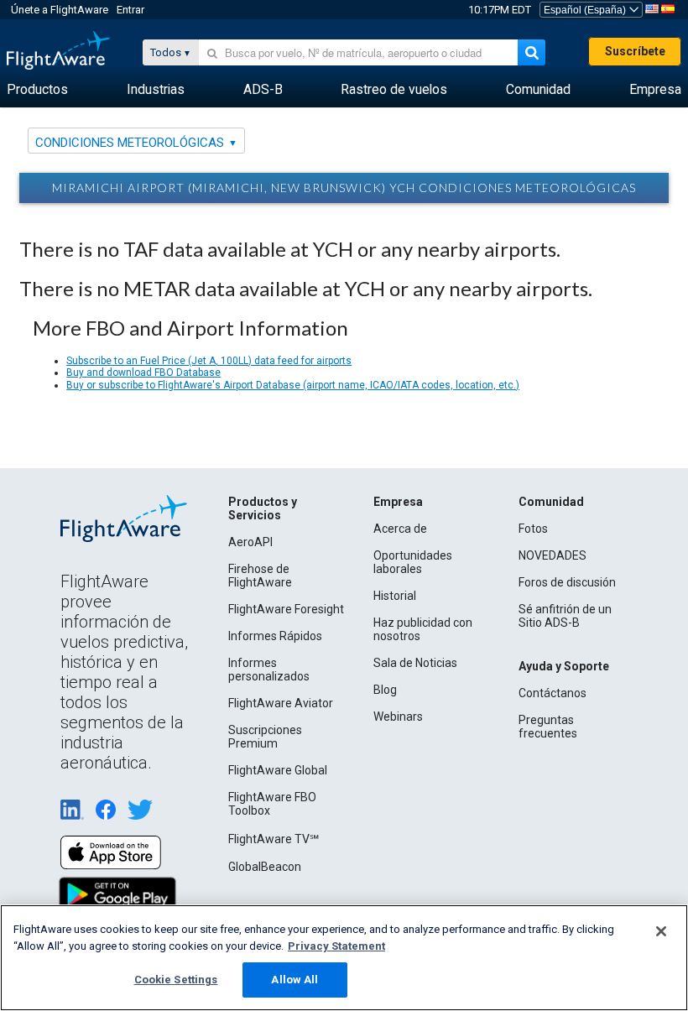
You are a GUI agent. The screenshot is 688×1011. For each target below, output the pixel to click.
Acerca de (400, 528)
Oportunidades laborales (412, 562)
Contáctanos (552, 693)
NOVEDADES (552, 555)
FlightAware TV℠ (273, 839)
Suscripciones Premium (265, 736)
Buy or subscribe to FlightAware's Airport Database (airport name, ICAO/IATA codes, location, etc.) (292, 385)
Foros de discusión (567, 582)
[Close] (661, 931)
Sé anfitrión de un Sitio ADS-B (565, 615)
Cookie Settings (176, 979)
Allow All (294, 979)
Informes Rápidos (275, 636)
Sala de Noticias (415, 663)
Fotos (533, 528)
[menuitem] (37, 89)
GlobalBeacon (264, 866)
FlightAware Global (277, 770)
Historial (394, 595)
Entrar (130, 9)
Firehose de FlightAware (260, 575)
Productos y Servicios (262, 508)
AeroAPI (250, 542)
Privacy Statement (336, 946)
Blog (385, 689)
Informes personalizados (269, 669)
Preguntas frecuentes (548, 726)
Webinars (398, 716)
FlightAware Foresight (286, 609)
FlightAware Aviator (280, 703)
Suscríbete (635, 51)
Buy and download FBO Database (143, 372)
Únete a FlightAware (59, 9)
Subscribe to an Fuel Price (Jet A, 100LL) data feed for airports (209, 361)
